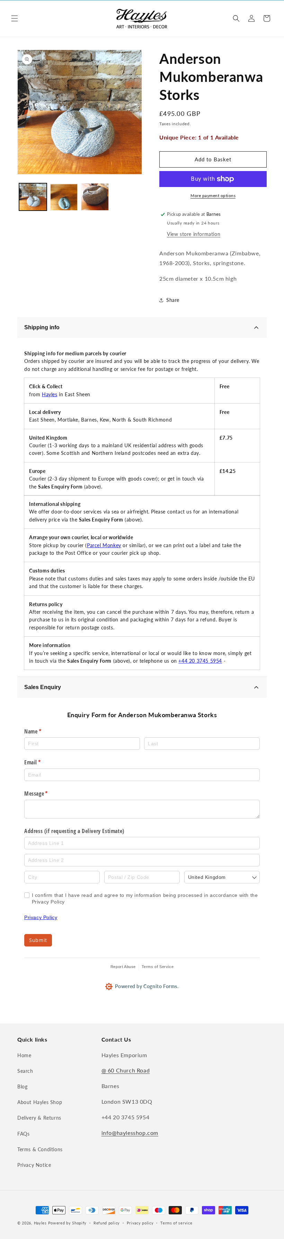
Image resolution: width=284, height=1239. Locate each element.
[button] (14, 18)
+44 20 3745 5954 (200, 661)
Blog (22, 1086)
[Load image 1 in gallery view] (33, 197)
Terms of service (176, 1223)
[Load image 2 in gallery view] (64, 197)
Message (46, 793)
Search (25, 1071)
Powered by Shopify (67, 1223)
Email (42, 762)
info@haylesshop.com (129, 1132)
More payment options (213, 195)
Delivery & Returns (39, 1118)
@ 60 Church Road (125, 1070)
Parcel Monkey (104, 545)
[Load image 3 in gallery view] (95, 197)
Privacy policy (140, 1223)
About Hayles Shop (39, 1102)
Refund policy (107, 1223)
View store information (193, 234)
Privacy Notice (34, 1165)
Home (24, 1055)
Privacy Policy (40, 917)
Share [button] (172, 300)
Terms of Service (158, 967)
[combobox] (222, 877)
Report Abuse (123, 967)
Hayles (49, 394)
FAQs (23, 1134)
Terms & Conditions (40, 1149)
